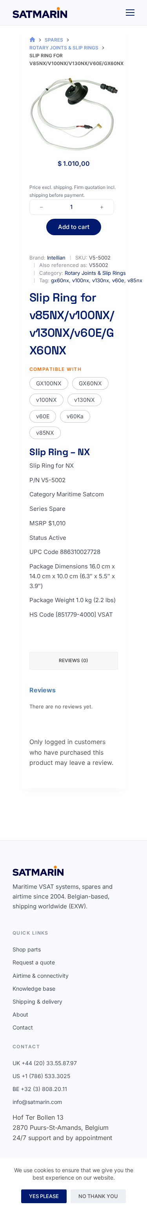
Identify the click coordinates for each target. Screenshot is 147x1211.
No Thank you (98, 1196)
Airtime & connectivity (41, 975)
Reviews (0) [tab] (73, 660)
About (20, 1014)
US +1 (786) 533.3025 (41, 1076)
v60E (42, 416)
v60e (118, 280)
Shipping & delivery (37, 1001)
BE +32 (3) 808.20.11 (40, 1089)
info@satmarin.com (37, 1101)
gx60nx (60, 280)
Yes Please (44, 1196)
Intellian (56, 257)
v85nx (134, 280)
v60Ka (75, 416)
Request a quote (34, 962)
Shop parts (27, 949)
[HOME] (32, 40)
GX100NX (49, 383)
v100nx (80, 280)
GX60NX (90, 383)
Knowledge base (34, 988)
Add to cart (73, 227)
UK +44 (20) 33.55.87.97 (45, 1063)
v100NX (46, 399)
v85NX (45, 432)
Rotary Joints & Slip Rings (95, 273)
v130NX (84, 399)
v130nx (100, 280)
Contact (23, 1027)
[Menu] (130, 12)
